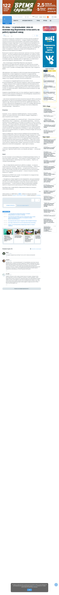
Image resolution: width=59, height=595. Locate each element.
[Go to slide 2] (49, 31)
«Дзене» (25, 195)
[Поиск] (54, 20)
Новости (15, 20)
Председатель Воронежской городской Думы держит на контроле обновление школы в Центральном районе (8, 238)
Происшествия (46, 90)
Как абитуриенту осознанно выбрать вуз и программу (18, 236)
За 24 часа (45, 70)
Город (38, 20)
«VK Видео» (38, 195)
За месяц (54, 70)
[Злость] (23, 200)
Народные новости (27, 20)
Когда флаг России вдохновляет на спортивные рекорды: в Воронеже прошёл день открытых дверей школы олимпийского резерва (29, 239)
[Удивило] (16, 200)
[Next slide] (41, 236)
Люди (14, 23)
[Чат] (56, 584)
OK (29, 590)
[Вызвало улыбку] (8, 200)
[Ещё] (51, 21)
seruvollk (7, 273)
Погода (45, 20)
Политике (35, 585)
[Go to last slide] (2, 236)
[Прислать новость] (48, 17)
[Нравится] (5, 200)
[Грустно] (20, 200)
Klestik (7, 252)
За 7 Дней (50, 70)
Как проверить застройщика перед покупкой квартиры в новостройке (39, 237)
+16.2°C (36, 17)
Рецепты (45, 73)
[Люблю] (12, 200)
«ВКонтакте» (20, 195)
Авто (44, 79)
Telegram (14, 195)
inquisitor (8, 259)
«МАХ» (19, 194)
